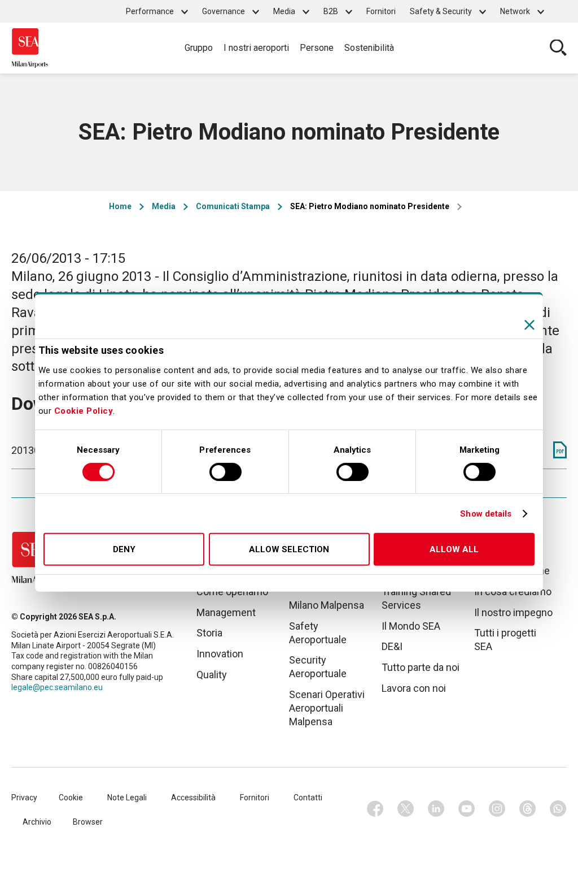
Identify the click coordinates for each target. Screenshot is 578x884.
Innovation (219, 654)
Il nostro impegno (513, 612)
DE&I (392, 646)
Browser (88, 821)
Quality (211, 675)
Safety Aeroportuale (318, 632)
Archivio (37, 821)
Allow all (454, 549)
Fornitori (381, 11)
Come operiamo (232, 591)
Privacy (24, 797)
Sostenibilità (369, 47)
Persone (317, 47)
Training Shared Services (416, 598)
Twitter (405, 808)
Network (515, 11)
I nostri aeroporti (256, 47)
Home (120, 206)
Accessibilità (193, 797)
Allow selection (289, 549)
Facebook (375, 808)
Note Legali (127, 797)
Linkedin (436, 808)
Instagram (497, 808)
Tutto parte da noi (420, 667)
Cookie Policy (83, 411)
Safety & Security (441, 11)
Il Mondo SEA (411, 626)
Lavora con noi (414, 688)
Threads (527, 808)
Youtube (466, 808)
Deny (124, 549)
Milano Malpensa (326, 605)
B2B (330, 11)
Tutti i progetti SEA (505, 639)
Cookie (71, 797)
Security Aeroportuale (318, 666)
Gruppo (199, 47)
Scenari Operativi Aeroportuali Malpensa (327, 707)
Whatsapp (558, 808)
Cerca (558, 48)
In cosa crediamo (512, 591)
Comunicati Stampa (233, 206)
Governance (223, 11)
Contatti (308, 797)
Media (284, 11)
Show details (485, 514)
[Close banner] (529, 325)
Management (226, 612)
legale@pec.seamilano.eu (57, 687)
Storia (209, 633)
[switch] (225, 472)
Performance (150, 11)
